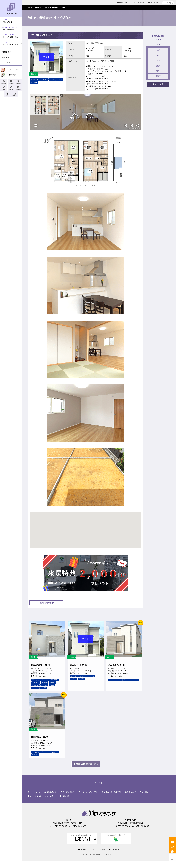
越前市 (158, 55)
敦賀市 (158, 76)
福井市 (158, 50)
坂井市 (158, 71)
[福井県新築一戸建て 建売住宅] (85, 573)
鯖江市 (158, 61)
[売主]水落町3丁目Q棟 (47, 603)
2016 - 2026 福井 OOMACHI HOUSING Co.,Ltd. (99, 854)
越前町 (158, 66)
